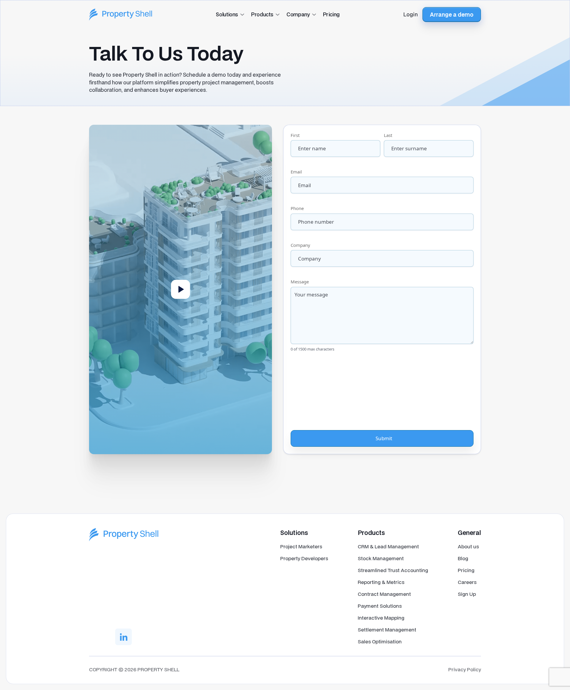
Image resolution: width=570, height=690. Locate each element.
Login (410, 14)
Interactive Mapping (381, 617)
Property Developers (304, 558)
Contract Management (384, 593)
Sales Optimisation (380, 641)
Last (388, 135)
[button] (285, 14)
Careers (467, 582)
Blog (463, 558)
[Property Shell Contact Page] (123, 534)
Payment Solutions (380, 605)
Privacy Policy (464, 669)
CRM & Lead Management (388, 546)
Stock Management (381, 558)
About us (468, 546)
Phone (297, 208)
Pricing (466, 570)
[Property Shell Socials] (123, 637)
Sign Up (467, 593)
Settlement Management (387, 629)
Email (296, 172)
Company (300, 245)
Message (300, 282)
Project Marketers (301, 546)
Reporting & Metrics (381, 582)
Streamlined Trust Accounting (393, 570)
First (295, 135)
